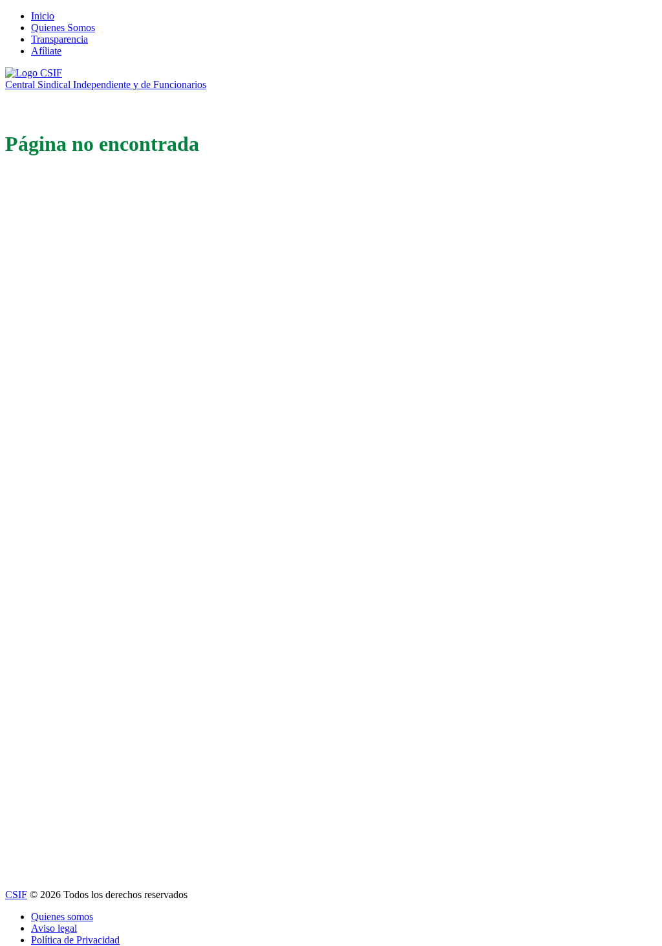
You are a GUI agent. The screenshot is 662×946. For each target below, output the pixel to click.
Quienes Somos (63, 27)
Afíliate (46, 50)
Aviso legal (54, 928)
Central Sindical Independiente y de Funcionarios (105, 84)
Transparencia (59, 39)
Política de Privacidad (75, 939)
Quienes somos (62, 916)
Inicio (42, 15)
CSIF (16, 894)
